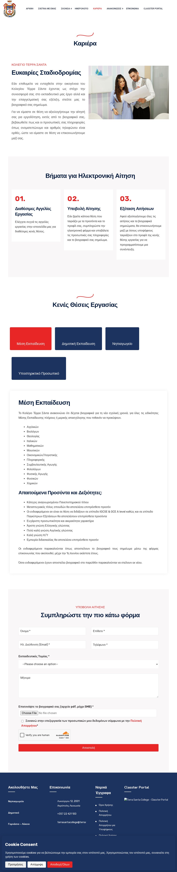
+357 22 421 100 (66, 813)
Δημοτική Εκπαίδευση (78, 344)
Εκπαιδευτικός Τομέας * (33, 656)
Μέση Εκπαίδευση (31, 344)
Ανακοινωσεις (114, 8)
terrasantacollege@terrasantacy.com (78, 822)
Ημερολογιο (81, 8)
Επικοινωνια (132, 8)
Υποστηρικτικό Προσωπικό (38, 373)
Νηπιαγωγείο (122, 344)
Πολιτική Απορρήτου (105, 813)
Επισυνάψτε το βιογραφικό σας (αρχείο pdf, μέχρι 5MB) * (56, 706)
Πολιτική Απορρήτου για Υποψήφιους (107, 825)
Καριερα (97, 8)
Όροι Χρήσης (106, 805)
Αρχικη (29, 8)
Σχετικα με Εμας (47, 8)
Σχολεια (65, 8)
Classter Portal (153, 8)
